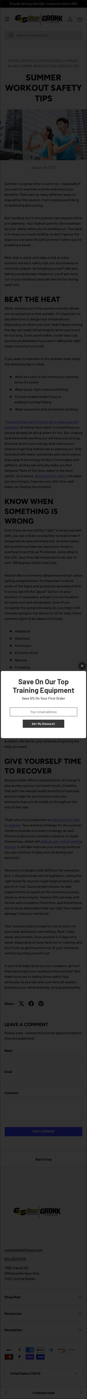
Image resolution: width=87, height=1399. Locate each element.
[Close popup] (82, 666)
